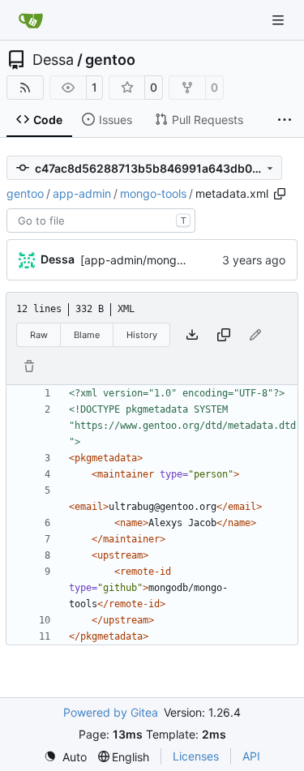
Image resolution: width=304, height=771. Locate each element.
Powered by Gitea (110, 712)
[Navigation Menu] (279, 19)
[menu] (65, 757)
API (251, 756)
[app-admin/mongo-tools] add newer (178, 260)
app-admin (82, 193)
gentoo (110, 60)
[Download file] (192, 335)
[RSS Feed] (25, 87)
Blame (87, 335)
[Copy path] (279, 193)
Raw (39, 335)
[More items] (285, 120)
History (141, 335)
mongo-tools (153, 193)
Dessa (53, 60)
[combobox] (100, 220)
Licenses (196, 756)
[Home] (31, 20)
